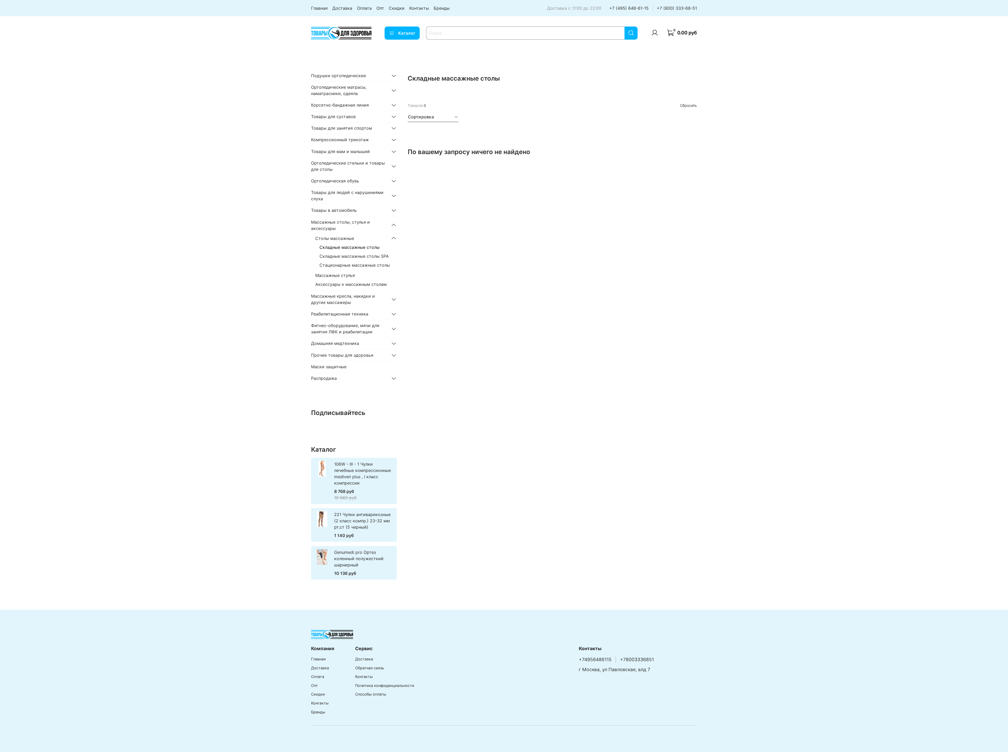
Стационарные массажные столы (354, 265)
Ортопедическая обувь (335, 180)
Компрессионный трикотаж (340, 139)
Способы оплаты (370, 694)
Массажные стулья (335, 275)
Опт (380, 8)
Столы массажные (334, 238)
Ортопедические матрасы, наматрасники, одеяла (338, 90)
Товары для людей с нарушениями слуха (347, 195)
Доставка (342, 8)
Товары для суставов (333, 116)
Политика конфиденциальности (384, 685)
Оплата (364, 8)
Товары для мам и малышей (340, 151)
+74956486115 (595, 659)
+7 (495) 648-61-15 (629, 8)
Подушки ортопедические (338, 75)
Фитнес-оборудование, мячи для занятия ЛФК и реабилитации (345, 328)
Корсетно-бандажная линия (340, 105)
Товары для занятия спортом (341, 128)
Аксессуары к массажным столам (351, 284)
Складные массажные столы (349, 247)
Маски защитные (328, 366)
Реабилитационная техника (339, 314)
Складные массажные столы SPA (354, 256)
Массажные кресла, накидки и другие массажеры (343, 299)
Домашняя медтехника (335, 343)
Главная (319, 8)
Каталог (406, 33)
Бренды (442, 8)
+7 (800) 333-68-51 (677, 8)
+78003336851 (637, 659)
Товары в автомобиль (334, 210)
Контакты (419, 8)
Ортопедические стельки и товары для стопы (348, 166)
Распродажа (324, 378)
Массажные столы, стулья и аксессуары (340, 225)
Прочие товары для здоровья (342, 355)
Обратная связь (369, 668)
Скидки (397, 8)
